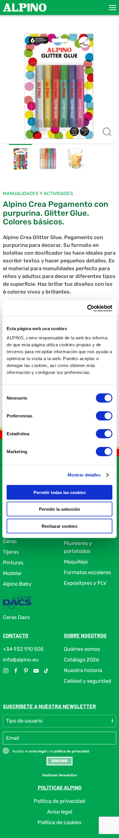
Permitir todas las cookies (60, 492)
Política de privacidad (59, 801)
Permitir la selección (59, 509)
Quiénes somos (82, 649)
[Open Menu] (112, 7)
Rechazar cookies (59, 525)
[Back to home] (25, 7)
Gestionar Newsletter (59, 775)
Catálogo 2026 (81, 660)
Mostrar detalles (84, 474)
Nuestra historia (83, 670)
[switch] (104, 415)
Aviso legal (59, 812)
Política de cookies (59, 822)
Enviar (59, 760)
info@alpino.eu (20, 660)
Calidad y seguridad (87, 681)
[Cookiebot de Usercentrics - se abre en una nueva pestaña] (87, 308)
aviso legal (37, 751)
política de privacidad (71, 751)
